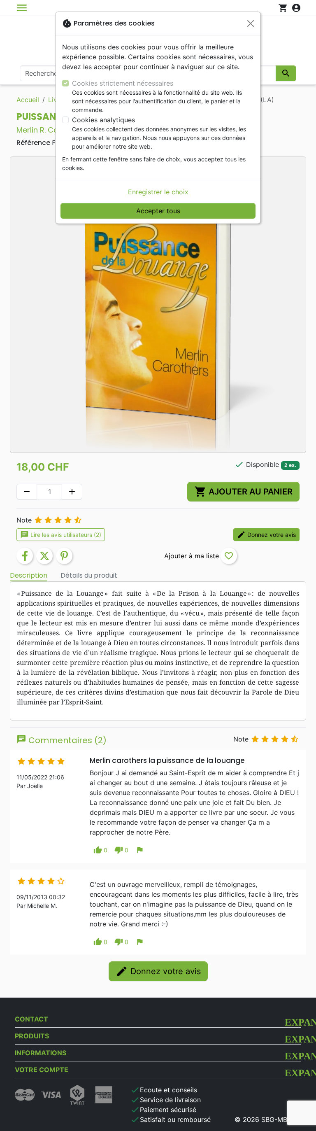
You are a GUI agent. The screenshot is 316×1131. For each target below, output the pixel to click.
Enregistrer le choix (158, 192)
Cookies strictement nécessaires (122, 83)
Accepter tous (158, 211)
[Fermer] (250, 23)
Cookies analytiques (103, 120)
